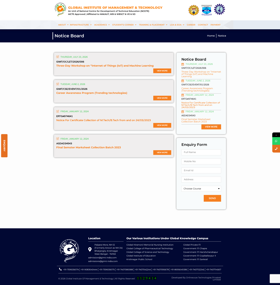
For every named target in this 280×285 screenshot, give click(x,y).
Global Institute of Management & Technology (115, 8)
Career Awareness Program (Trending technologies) (91, 93)
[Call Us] (276, 149)
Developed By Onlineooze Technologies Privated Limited (196, 278)
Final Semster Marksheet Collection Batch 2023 (88, 147)
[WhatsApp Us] (276, 141)
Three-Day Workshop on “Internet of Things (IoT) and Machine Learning (105, 65)
